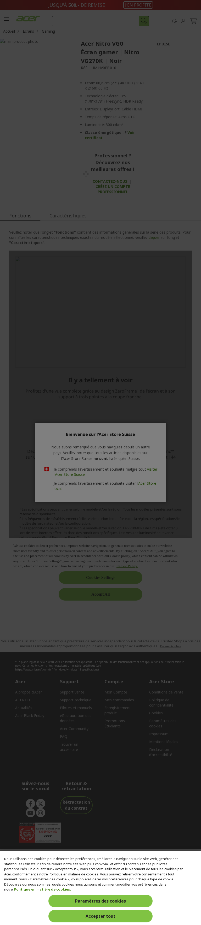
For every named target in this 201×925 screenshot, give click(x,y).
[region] (100, 888)
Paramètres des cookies (100, 901)
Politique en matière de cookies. (42, 889)
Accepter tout (100, 916)
